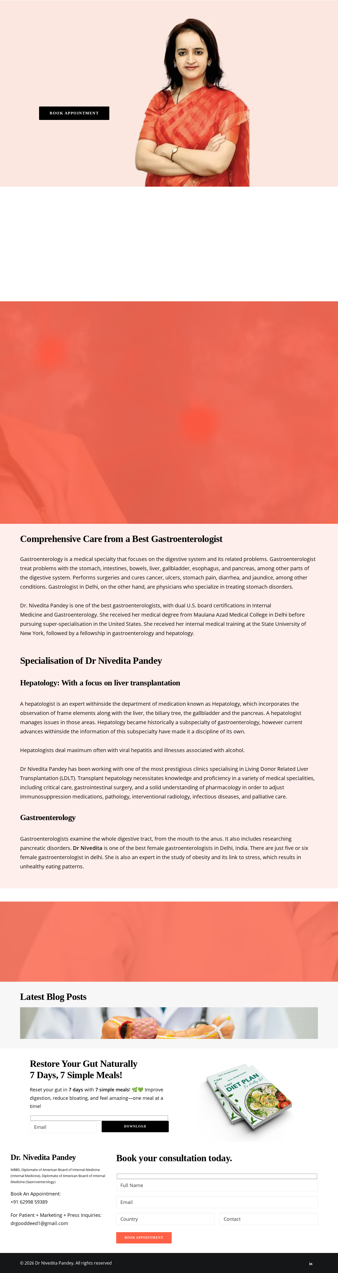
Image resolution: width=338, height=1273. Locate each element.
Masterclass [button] (208, 13)
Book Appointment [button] (74, 113)
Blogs (241, 13)
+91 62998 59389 (29, 1202)
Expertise (170, 13)
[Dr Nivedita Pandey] (47, 13)
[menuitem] (139, 13)
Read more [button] (193, 252)
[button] (326, 13)
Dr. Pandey (139, 13)
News (261, 13)
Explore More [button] (169, 494)
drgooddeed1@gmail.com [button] (39, 1223)
